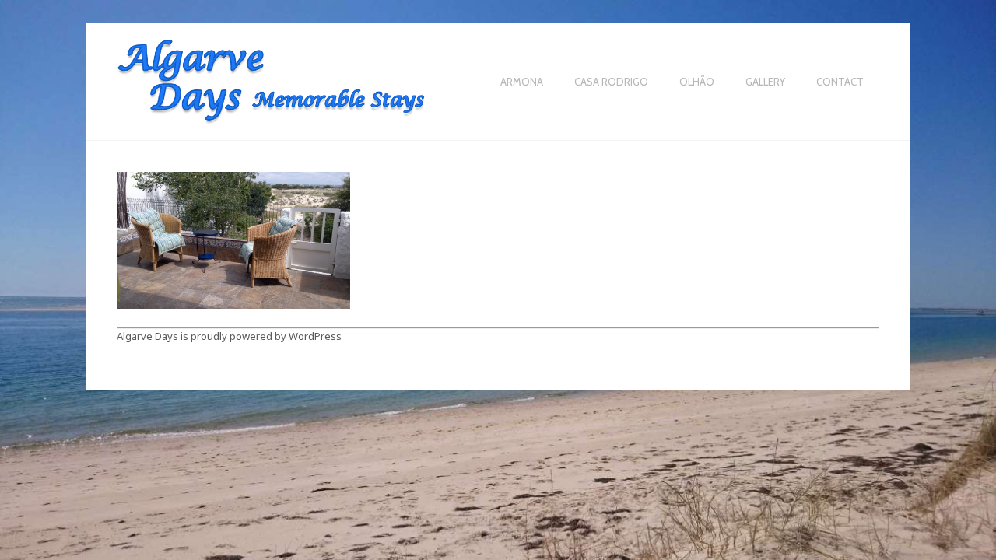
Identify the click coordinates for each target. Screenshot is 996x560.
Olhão (696, 82)
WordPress (315, 336)
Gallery (765, 82)
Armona (521, 82)
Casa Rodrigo (611, 82)
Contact (840, 82)
